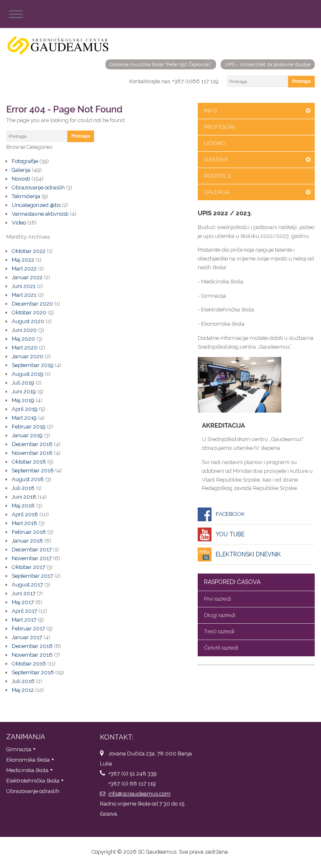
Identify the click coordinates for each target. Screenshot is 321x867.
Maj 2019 (23, 400)
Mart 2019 (24, 418)
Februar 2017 (28, 628)
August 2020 (28, 321)
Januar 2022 (27, 277)
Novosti (21, 179)
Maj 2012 (23, 690)
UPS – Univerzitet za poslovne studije (268, 64)
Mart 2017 (24, 620)
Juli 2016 (23, 681)
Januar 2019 (27, 435)
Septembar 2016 (33, 672)
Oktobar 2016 (29, 663)
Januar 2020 (27, 356)
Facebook (230, 514)
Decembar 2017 (32, 549)
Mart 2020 (25, 347)
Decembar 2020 (32, 304)
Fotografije (25, 161)
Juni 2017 (24, 593)
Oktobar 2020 (29, 312)
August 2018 (28, 479)
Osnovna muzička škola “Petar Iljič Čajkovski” (161, 64)
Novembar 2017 (32, 558)
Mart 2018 (24, 523)
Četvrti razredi (221, 648)
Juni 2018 (24, 497)
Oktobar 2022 (29, 251)
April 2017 (24, 611)
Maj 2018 (23, 505)
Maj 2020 (23, 339)
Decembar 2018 (32, 444)
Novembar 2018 (32, 453)
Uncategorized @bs (36, 205)
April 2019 (25, 409)
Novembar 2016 (32, 655)
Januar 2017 (27, 637)
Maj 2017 (23, 602)
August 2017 (27, 584)
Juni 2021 (24, 286)
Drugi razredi (219, 615)
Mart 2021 (24, 295)
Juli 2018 (23, 488)
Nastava (216, 159)
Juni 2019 (24, 391)
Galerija (216, 192)
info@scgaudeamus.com (139, 793)
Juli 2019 (23, 383)
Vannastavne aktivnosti (40, 214)
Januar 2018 (27, 541)
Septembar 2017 (32, 576)
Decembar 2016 (32, 646)
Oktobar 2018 (29, 462)
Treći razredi (219, 631)
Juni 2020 (24, 330)
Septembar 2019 (33, 365)
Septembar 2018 (33, 470)
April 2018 (25, 514)
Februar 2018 (29, 532)
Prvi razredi (217, 599)
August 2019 (27, 374)
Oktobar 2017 (28, 567)
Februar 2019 (29, 426)
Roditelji (217, 176)
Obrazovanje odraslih (38, 187)
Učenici (215, 143)
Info (210, 110)
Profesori (219, 127)
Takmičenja (26, 196)
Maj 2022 (23, 260)
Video (19, 222)
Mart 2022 (24, 268)
